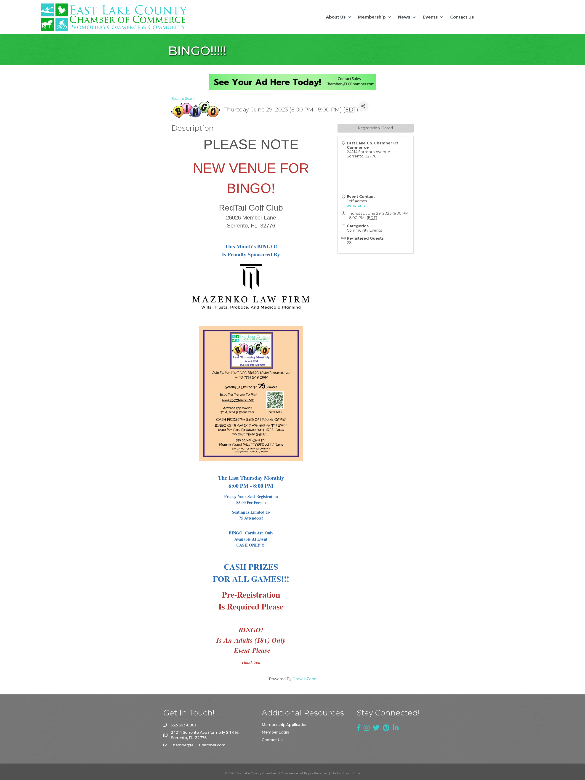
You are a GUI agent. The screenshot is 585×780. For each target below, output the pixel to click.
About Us (336, 17)
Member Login (275, 732)
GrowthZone (304, 679)
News (404, 17)
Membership (372, 17)
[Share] (363, 106)
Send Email (357, 205)
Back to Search (184, 99)
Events (430, 17)
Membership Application (285, 725)
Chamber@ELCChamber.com (198, 745)
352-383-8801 (183, 725)
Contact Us (462, 17)
